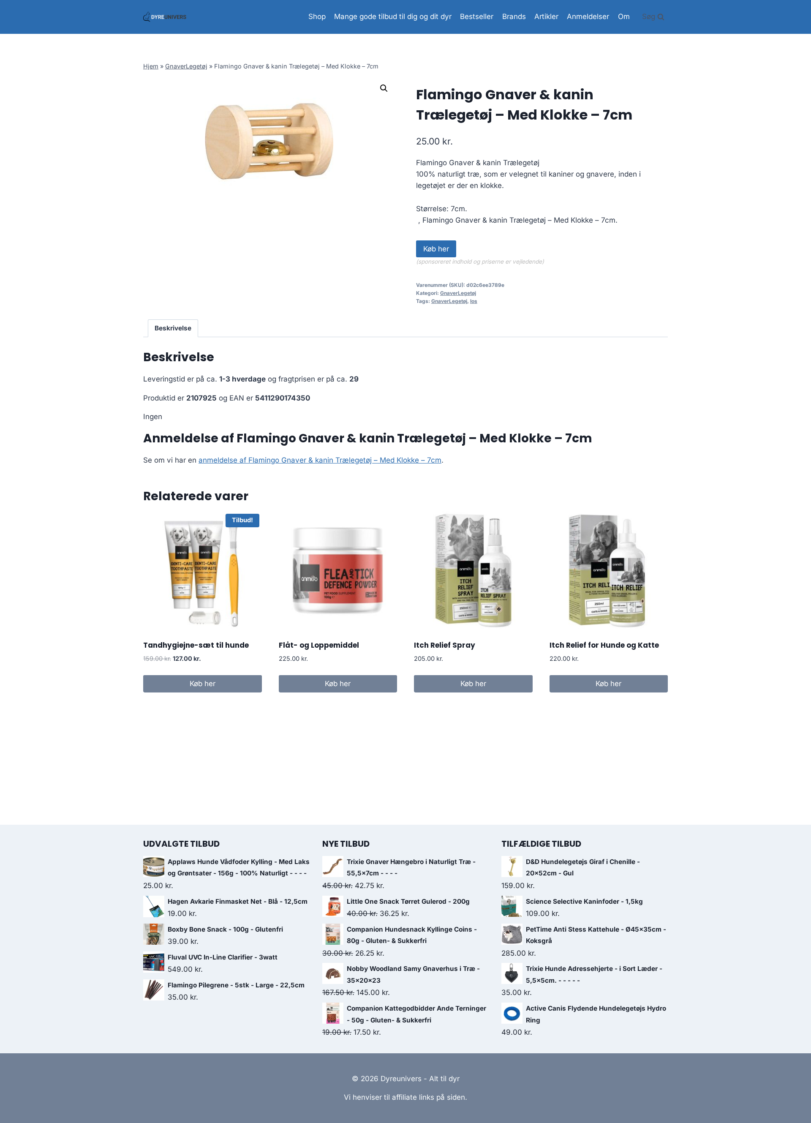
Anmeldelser (588, 16)
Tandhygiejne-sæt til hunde (196, 645)
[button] (384, 88)
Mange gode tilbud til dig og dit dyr (393, 16)
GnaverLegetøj (186, 66)
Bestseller (476, 16)
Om (624, 16)
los (473, 301)
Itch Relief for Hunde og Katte (604, 645)
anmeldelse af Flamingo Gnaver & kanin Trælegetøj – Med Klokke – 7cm (320, 460)
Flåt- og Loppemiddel (319, 645)
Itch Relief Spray (444, 645)
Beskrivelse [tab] (173, 328)
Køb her (436, 249)
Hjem (150, 66)
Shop (317, 16)
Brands (514, 16)
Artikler (546, 16)
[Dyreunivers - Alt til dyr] (164, 17)
